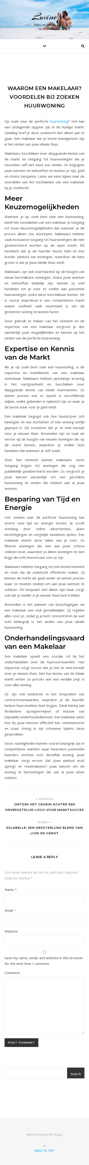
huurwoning (59, 121)
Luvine (44, 16)
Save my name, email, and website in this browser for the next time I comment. (44, 961)
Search (76, 1073)
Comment (12, 972)
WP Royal (55, 1134)
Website (11, 931)
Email (10, 910)
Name (11, 889)
